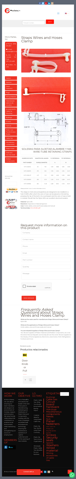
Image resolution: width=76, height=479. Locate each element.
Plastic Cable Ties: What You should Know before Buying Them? (38, 405)
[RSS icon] (52, 471)
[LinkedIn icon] (49, 3)
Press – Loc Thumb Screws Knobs (11, 132)
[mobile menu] (58, 13)
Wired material (52, 449)
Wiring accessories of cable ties (52, 456)
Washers (52, 445)
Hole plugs (51, 409)
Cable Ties (9, 138)
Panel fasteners (53, 422)
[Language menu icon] (66, 13)
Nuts (48, 419)
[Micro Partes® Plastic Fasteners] (13, 13)
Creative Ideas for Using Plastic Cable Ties (38, 418)
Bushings (9, 117)
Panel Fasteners (9, 87)
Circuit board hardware (52, 404)
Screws (8, 121)
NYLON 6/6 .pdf (35, 208)
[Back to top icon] (70, 472)
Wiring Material (11, 96)
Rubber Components (10, 160)
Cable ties (51, 399)
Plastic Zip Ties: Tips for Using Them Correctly (37, 429)
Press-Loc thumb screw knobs (51, 431)
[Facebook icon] (40, 3)
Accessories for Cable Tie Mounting (11, 111)
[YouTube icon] (46, 3)
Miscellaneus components (10, 143)
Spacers (8, 82)
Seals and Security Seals (10, 154)
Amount (9, 177)
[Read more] (29, 380)
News (49, 416)
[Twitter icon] (43, 3)
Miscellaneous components (54, 412)
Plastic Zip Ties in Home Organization (38, 439)
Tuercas (8, 126)
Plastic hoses (10, 148)
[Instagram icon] (52, 3)
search (50, 21)
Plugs (8, 92)
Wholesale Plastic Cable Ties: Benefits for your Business (38, 450)
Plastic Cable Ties (50, 426)
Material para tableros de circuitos (10, 103)
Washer (8, 78)
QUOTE (64, 394)
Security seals (52, 439)
